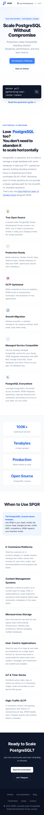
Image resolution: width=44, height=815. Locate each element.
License (33, 801)
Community (13, 801)
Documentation (23, 794)
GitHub (10, 794)
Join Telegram (22, 778)
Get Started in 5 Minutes (22, 61)
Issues (23, 801)
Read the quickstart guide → (22, 102)
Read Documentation (22, 770)
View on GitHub (22, 69)
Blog (35, 794)
